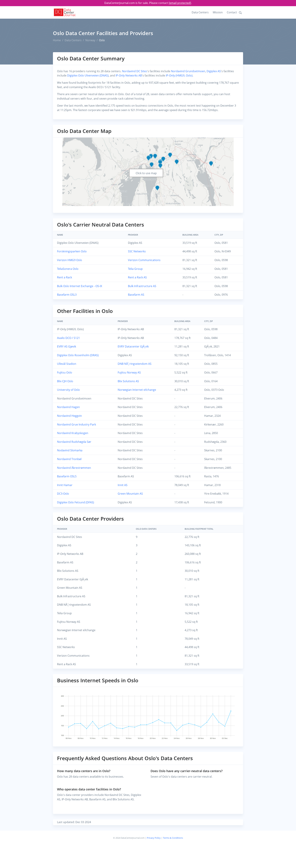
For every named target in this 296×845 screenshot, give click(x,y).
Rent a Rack (64, 277)
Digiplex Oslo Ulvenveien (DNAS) (88, 75)
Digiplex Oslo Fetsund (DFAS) (75, 502)
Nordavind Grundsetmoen (188, 71)
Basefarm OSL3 (67, 294)
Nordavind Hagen (68, 407)
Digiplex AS (214, 71)
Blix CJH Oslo (65, 381)
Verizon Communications (144, 260)
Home (57, 40)
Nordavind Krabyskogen (72, 433)
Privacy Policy (154, 837)
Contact (232, 12)
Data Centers (200, 12)
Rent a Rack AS (137, 277)
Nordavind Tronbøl (69, 459)
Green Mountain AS (130, 493)
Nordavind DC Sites (134, 71)
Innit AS (122, 485)
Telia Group (135, 269)
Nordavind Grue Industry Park (76, 424)
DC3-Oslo (63, 493)
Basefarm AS (136, 294)
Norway (90, 40)
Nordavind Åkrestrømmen (74, 468)
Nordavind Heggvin (69, 416)
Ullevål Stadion (66, 364)
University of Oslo (68, 390)
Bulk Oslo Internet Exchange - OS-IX (79, 286)
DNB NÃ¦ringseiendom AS (134, 364)
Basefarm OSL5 (67, 476)
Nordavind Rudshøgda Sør (74, 442)
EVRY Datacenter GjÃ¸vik (133, 346)
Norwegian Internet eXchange (137, 390)
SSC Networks (137, 251)
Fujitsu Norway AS (129, 372)
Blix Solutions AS (128, 381)
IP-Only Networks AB (129, 75)
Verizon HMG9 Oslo (69, 260)
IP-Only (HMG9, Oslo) (179, 75)
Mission (218, 12)
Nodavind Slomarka (69, 450)
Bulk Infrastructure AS (142, 286)
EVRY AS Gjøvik (66, 346)
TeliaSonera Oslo (67, 269)
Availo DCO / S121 (68, 338)
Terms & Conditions (173, 837)
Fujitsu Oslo (64, 372)
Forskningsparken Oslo (72, 251)
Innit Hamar (64, 485)
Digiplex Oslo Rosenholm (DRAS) (78, 355)
